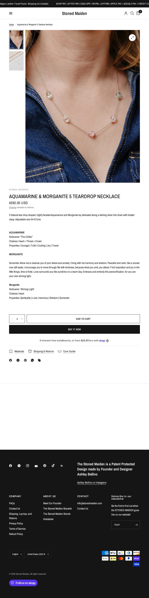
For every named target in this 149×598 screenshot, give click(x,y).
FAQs (12, 503)
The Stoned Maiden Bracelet (57, 508)
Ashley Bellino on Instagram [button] (91, 482)
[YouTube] (39, 466)
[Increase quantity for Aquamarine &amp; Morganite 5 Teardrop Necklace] (22, 319)
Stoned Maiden (74, 13)
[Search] (132, 13)
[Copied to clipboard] (40, 360)
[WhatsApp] (33, 360)
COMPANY (15, 496)
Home (11, 24)
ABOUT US (49, 496)
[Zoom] (132, 37)
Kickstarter (48, 519)
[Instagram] (30, 466)
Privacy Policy (16, 523)
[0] (137, 13)
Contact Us (14, 508)
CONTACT (83, 496)
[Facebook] (11, 360)
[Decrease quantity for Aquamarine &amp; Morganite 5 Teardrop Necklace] (12, 319)
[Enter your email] (136, 524)
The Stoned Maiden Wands (57, 514)
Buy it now (74, 329)
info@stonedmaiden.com (89, 503)
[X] (19, 360)
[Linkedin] (64, 466)
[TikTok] (56, 465)
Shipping (12, 207)
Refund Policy (16, 534)
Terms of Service (17, 529)
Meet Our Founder (52, 503)
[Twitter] (22, 466)
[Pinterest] (26, 360)
